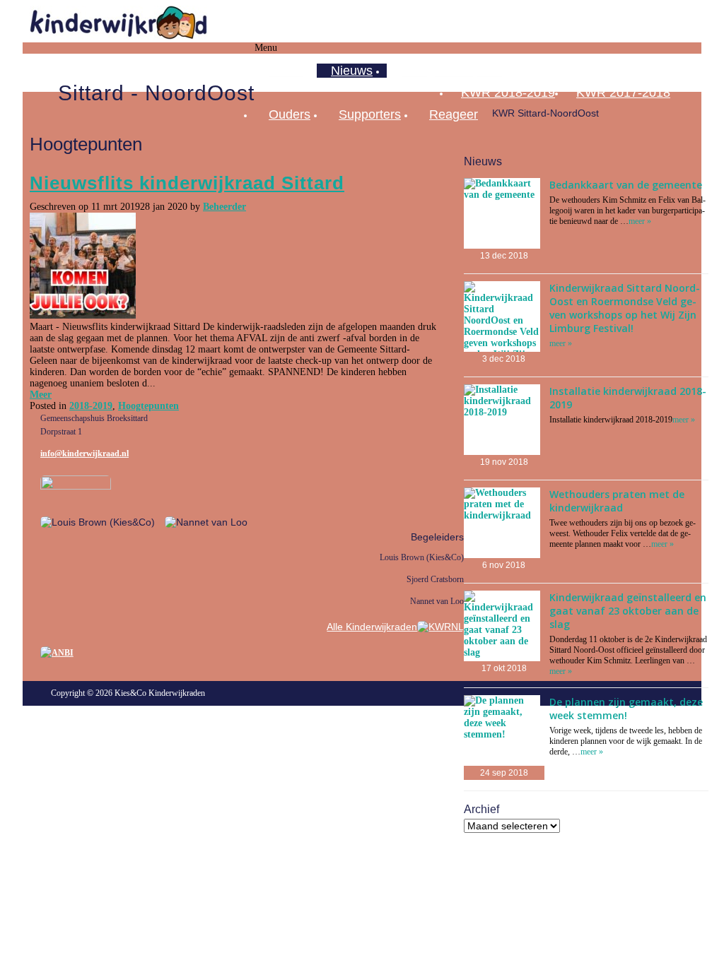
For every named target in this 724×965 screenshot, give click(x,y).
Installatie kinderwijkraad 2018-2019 (627, 397)
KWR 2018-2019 (508, 92)
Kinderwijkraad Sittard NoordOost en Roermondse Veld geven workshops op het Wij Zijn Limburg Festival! (624, 308)
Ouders (289, 114)
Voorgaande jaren (451, 71)
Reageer (453, 114)
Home (286, 71)
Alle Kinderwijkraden (372, 626)
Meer (41, 394)
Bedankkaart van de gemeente (625, 184)
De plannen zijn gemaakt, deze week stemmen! (626, 708)
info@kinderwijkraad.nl (84, 453)
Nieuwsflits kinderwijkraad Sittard (187, 183)
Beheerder (224, 206)
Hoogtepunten (148, 406)
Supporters (370, 114)
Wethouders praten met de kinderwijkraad (616, 500)
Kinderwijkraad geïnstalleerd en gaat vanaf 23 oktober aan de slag (627, 611)
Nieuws (352, 71)
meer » (640, 221)
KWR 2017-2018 (623, 92)
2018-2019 (90, 406)
